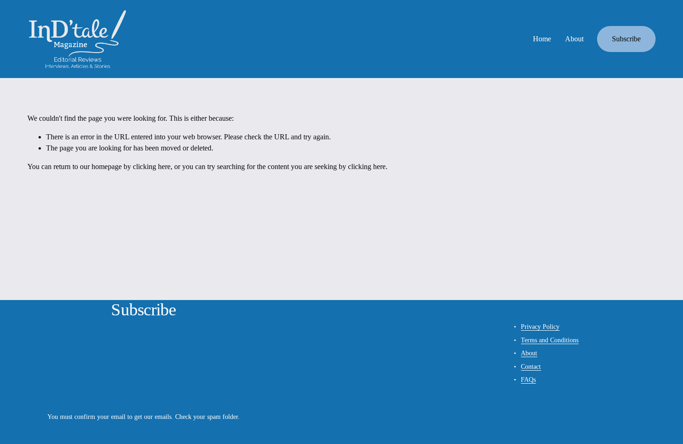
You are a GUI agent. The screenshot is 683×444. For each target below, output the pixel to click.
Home (542, 39)
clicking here (152, 166)
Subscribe (626, 39)
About (574, 39)
